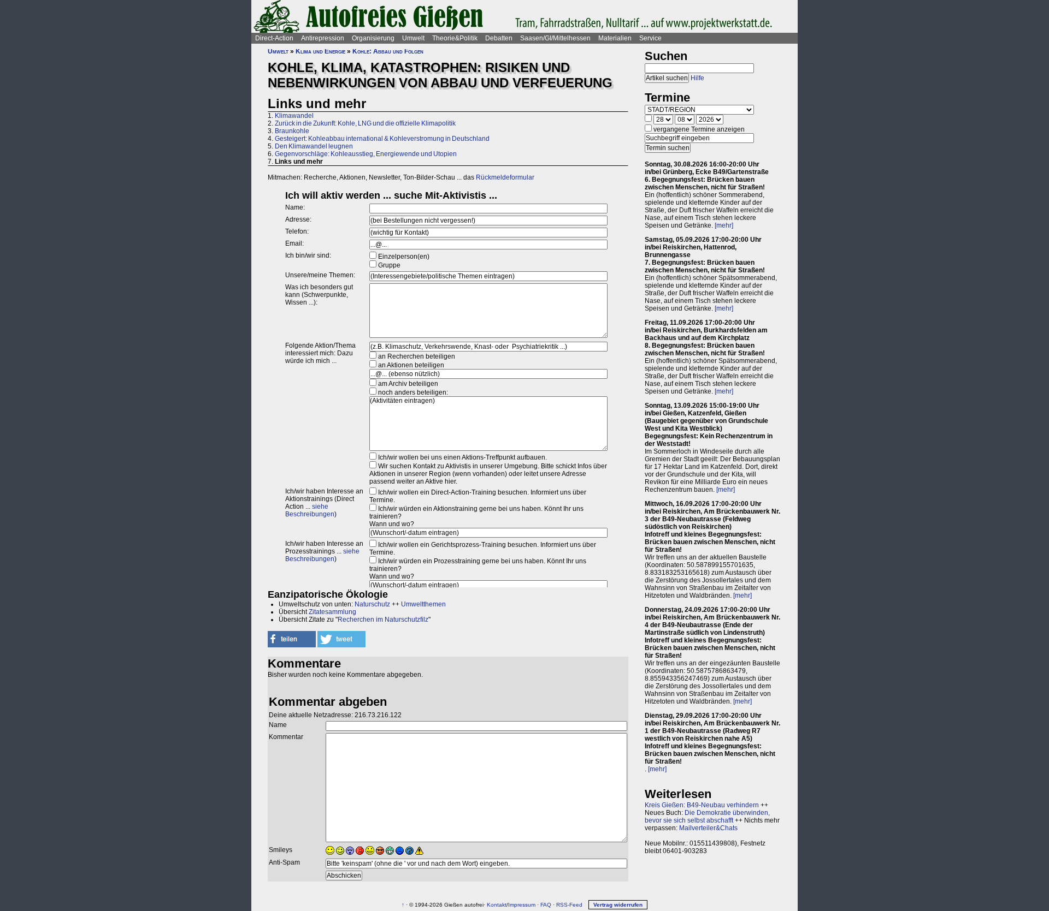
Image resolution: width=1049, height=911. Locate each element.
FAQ (545, 905)
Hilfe (697, 78)
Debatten (498, 38)
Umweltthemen (423, 604)
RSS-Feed (569, 905)
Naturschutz (372, 604)
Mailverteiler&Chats (708, 828)
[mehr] (724, 225)
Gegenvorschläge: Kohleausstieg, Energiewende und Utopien (366, 154)
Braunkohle (292, 131)
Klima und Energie (320, 51)
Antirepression (322, 38)
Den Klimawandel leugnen (314, 146)
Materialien (615, 38)
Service (650, 38)
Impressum (521, 905)
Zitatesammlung (332, 612)
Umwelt (413, 38)
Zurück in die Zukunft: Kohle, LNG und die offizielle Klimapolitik (365, 123)
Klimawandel (294, 116)
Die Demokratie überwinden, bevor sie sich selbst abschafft (707, 816)
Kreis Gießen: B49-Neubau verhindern (702, 805)
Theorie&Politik (455, 38)
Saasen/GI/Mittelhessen (555, 38)
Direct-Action (274, 38)
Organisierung (373, 38)
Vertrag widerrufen (618, 905)
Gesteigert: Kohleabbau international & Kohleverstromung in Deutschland (382, 138)
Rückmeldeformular (505, 177)
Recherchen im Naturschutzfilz (383, 619)
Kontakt (496, 905)
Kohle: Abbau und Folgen (387, 51)
